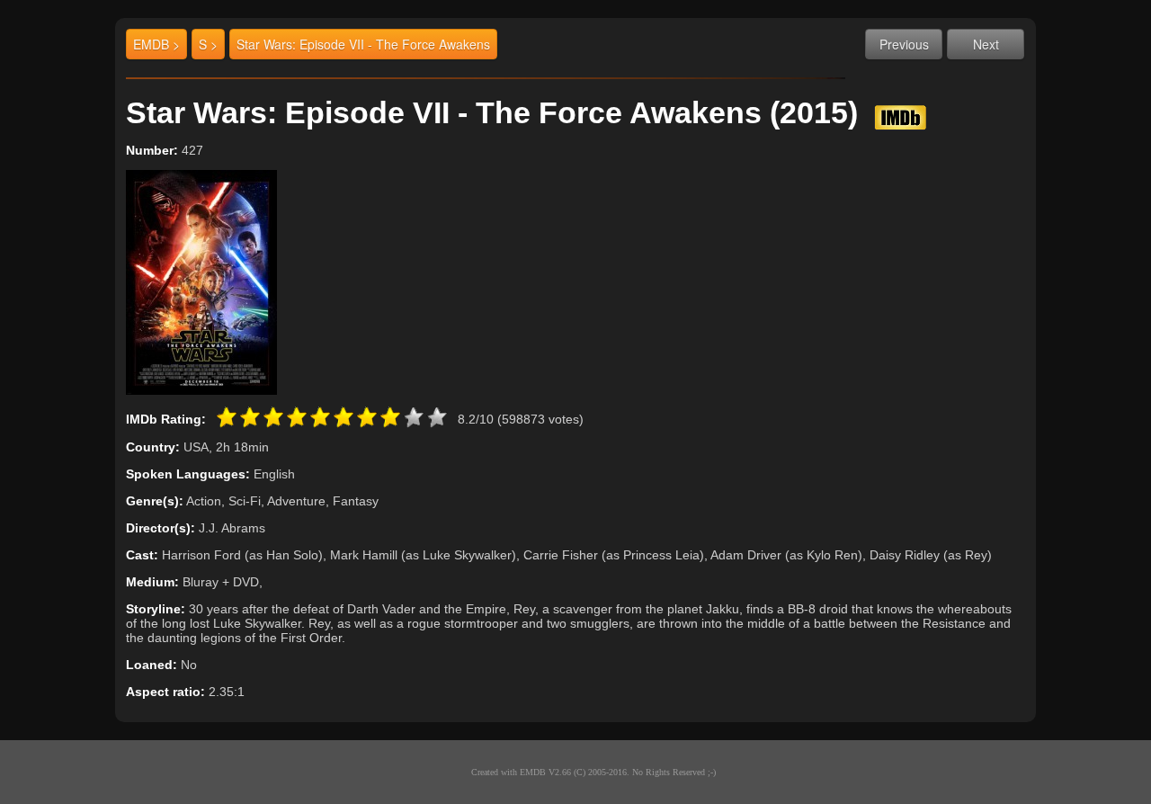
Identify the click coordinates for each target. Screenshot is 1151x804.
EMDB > (156, 44)
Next (986, 44)
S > (208, 44)
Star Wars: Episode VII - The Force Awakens (363, 44)
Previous (904, 44)
